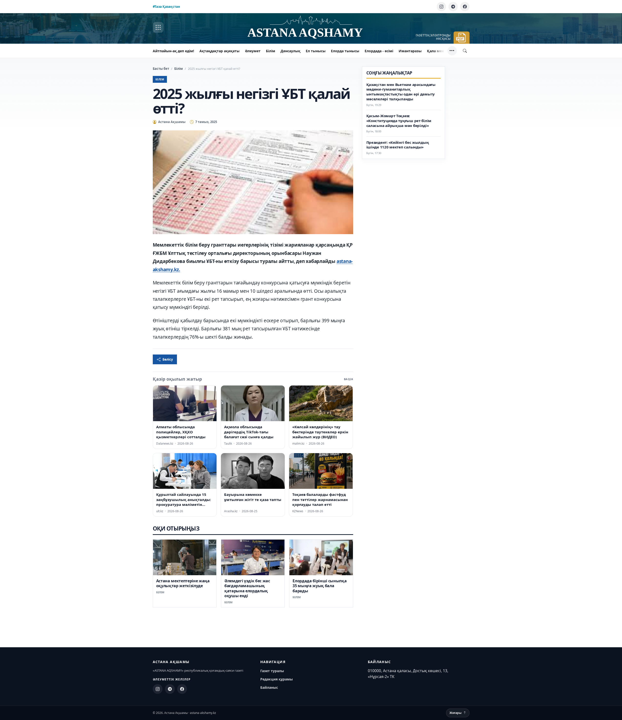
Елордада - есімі (379, 51)
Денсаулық (290, 51)
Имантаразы (410, 51)
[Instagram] (441, 6)
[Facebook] (464, 6)
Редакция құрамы (276, 679)
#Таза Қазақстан (166, 6)
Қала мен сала (440, 51)
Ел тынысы (316, 51)
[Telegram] (453, 6)
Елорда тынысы (345, 51)
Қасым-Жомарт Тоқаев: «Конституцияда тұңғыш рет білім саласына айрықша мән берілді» (399, 121)
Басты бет (161, 68)
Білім (270, 51)
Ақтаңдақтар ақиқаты (219, 51)
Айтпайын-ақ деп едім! (173, 51)
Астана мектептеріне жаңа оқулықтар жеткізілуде (183, 583)
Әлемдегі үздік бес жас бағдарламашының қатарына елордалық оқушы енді (247, 588)
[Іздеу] (464, 50)
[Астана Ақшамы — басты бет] (311, 27)
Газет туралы (272, 670)
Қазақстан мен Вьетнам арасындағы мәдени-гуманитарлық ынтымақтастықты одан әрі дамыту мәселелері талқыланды (401, 91)
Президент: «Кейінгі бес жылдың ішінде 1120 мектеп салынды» (397, 145)
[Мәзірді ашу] (158, 27)
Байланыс (269, 687)
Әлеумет (253, 51)
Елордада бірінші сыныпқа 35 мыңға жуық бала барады (320, 586)
